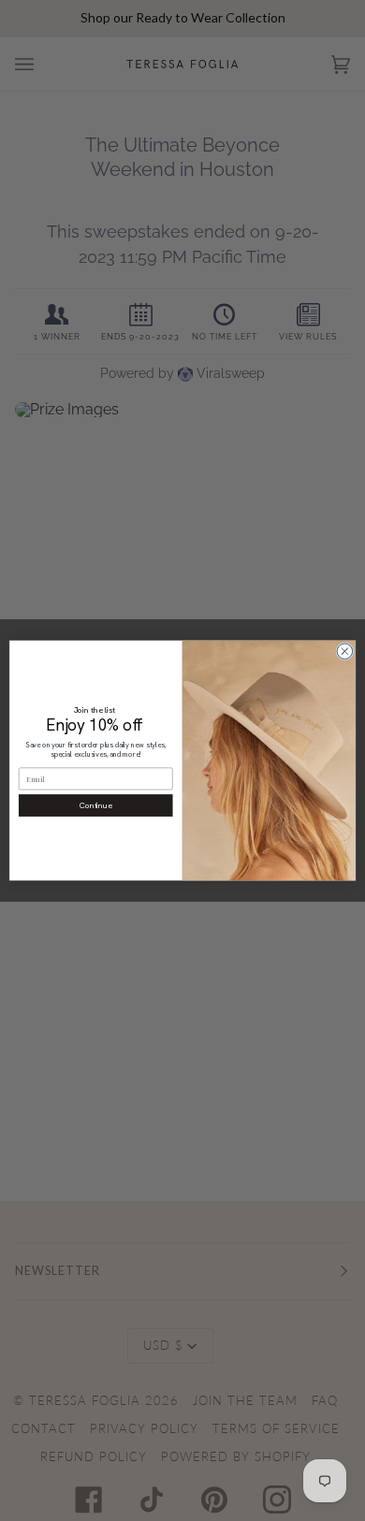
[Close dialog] (345, 651)
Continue (96, 805)
